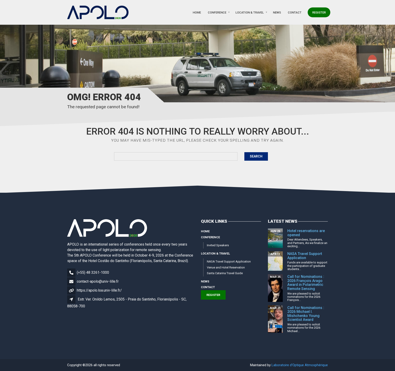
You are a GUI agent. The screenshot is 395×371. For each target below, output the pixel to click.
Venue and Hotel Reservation (226, 267)
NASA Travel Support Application (229, 261)
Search (256, 156)
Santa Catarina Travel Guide (225, 273)
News (277, 12)
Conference (217, 12)
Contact (295, 12)
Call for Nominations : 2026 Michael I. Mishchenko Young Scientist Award (305, 314)
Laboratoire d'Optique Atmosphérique (300, 365)
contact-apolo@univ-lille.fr (98, 281)
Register (319, 12)
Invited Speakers (218, 245)
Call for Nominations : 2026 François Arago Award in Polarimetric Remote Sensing (305, 282)
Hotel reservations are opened (306, 233)
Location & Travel (249, 12)
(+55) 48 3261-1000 (93, 272)
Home (197, 12)
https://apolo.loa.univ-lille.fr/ (99, 290)
